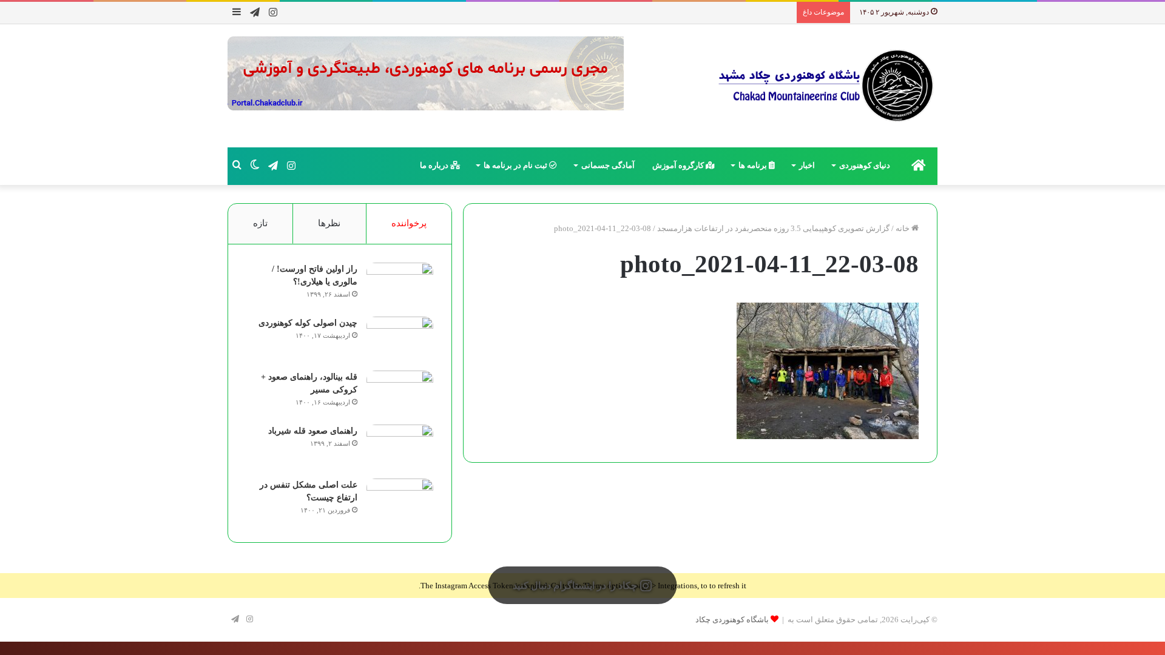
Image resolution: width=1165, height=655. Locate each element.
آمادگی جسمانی (608, 165)
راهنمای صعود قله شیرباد (312, 430)
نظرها (329, 223)
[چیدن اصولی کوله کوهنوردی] (399, 339)
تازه (260, 223)
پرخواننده (409, 223)
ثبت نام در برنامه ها (516, 165)
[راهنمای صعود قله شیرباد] (399, 447)
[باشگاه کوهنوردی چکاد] (825, 86)
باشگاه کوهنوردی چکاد (732, 619)
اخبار (807, 165)
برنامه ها (753, 165)
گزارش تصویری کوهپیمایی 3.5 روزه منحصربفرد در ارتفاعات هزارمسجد (773, 228)
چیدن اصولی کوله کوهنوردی (307, 323)
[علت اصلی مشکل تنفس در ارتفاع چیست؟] (399, 501)
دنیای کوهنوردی (864, 165)
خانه (903, 228)
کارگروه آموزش (679, 165)
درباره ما (435, 165)
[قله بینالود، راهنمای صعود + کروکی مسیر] (399, 393)
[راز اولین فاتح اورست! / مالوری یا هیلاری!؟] (399, 285)
